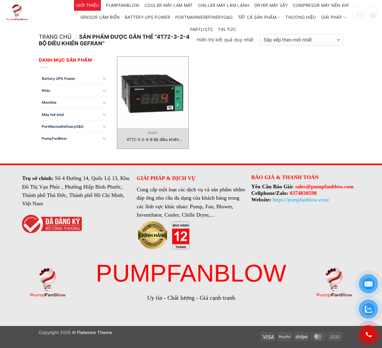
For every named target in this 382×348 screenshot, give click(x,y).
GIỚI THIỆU (87, 5)
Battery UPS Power (147, 17)
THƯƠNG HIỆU (300, 17)
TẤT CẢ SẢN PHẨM (257, 17)
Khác (46, 90)
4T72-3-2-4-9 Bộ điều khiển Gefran (153, 139)
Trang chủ (55, 36)
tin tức (227, 29)
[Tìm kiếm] (358, 13)
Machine (49, 102)
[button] (371, 13)
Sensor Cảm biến (100, 17)
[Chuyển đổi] (104, 78)
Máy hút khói (53, 114)
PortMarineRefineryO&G (204, 17)
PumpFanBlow (54, 138)
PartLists (201, 29)
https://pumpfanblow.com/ (301, 200)
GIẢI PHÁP (331, 17)
